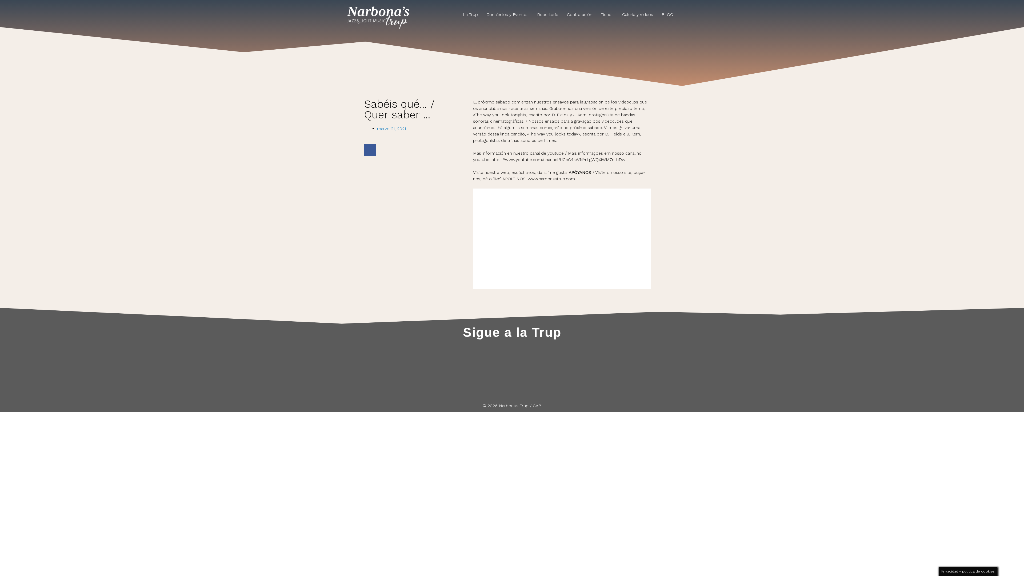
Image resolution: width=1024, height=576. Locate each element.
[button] (370, 150)
